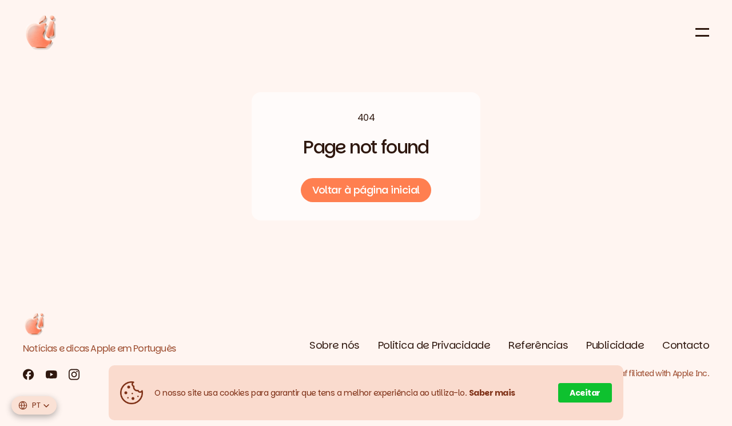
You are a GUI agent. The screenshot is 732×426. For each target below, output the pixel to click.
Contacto (685, 345)
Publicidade (615, 345)
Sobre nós (334, 345)
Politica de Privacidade (434, 345)
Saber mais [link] (492, 393)
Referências (538, 345)
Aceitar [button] (585, 393)
